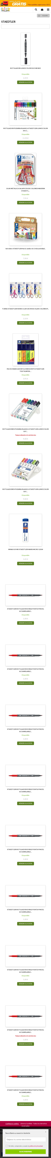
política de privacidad (36, 1146)
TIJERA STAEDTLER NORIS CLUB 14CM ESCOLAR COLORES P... (25, 309)
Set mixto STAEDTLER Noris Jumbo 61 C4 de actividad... (25, 249)
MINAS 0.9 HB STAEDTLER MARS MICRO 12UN (25, 549)
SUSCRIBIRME (25, 1152)
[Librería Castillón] (5, 9)
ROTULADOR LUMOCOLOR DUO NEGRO (25, 68)
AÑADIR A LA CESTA (25, 82)
